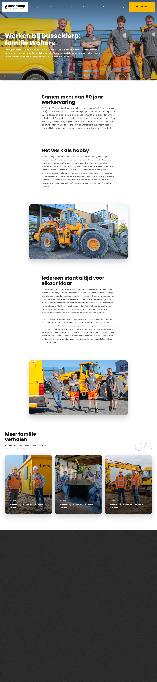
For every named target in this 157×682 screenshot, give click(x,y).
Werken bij (75, 7)
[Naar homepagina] (15, 7)
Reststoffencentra (90, 7)
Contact (106, 7)
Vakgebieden (39, 7)
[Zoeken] (123, 7)
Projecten (53, 7)
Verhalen (64, 7)
